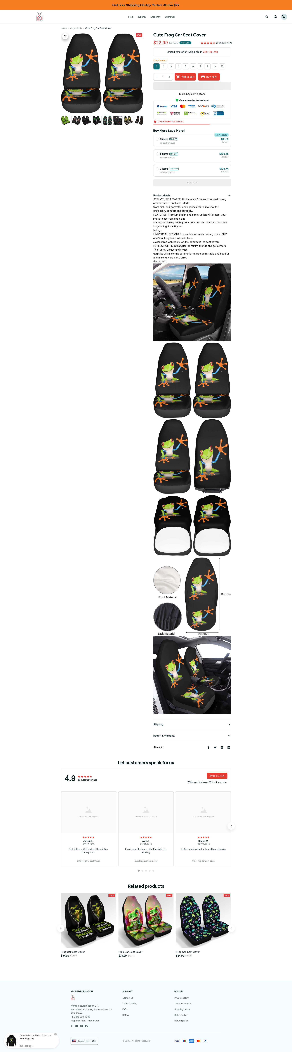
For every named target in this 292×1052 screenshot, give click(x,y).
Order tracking (129, 1003)
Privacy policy (181, 998)
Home (64, 28)
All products (76, 28)
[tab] (139, 871)
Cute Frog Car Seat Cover (88, 861)
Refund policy (181, 1020)
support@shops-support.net (85, 1020)
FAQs (125, 1009)
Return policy (181, 1015)
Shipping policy (182, 1009)
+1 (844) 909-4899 (80, 1017)
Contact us (127, 998)
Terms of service (182, 1003)
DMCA (125, 1015)
